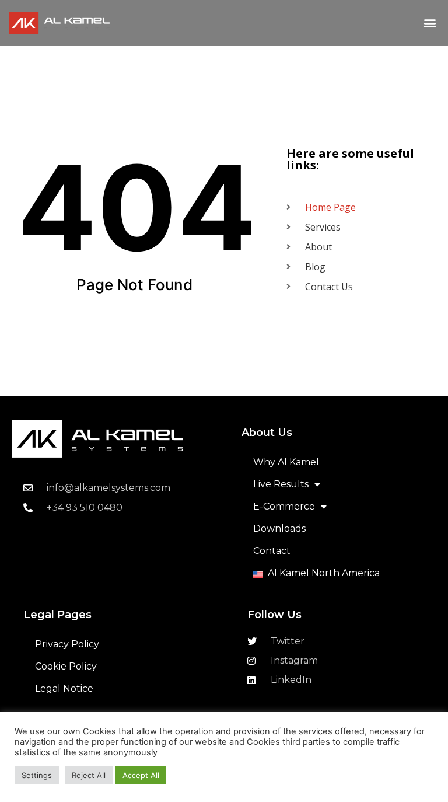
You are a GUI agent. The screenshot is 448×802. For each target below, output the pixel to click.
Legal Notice (64, 688)
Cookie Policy (66, 666)
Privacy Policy (67, 644)
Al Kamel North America (324, 572)
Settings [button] (37, 775)
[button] (429, 23)
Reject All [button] (89, 775)
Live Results (281, 484)
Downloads (279, 528)
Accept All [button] (141, 775)
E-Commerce (284, 506)
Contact (271, 550)
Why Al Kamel (286, 462)
